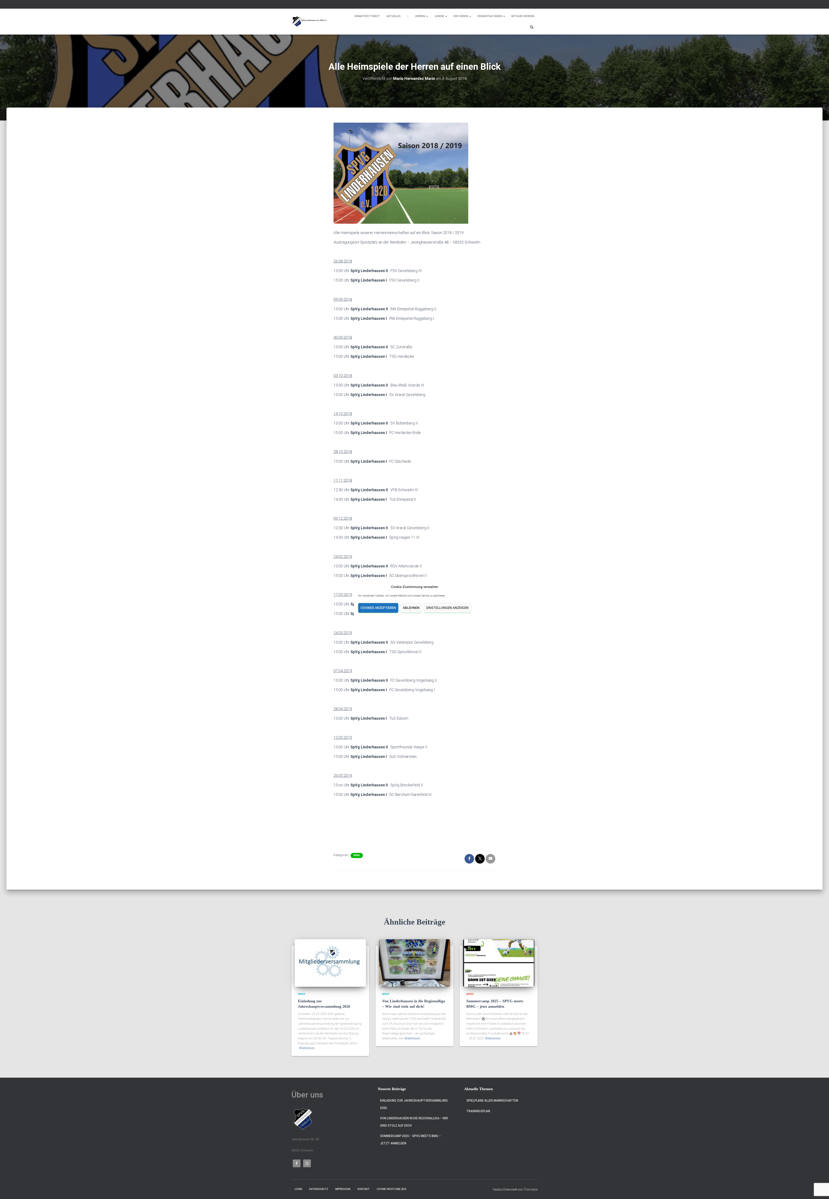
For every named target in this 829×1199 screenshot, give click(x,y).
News (357, 855)
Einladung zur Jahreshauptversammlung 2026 (414, 1104)
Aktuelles (393, 16)
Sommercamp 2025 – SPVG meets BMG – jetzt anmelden (410, 1139)
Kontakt (364, 1189)
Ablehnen (411, 608)
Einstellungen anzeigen (447, 608)
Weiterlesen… (307, 1048)
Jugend (439, 16)
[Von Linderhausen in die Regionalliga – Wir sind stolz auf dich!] (414, 963)
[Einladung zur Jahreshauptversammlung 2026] (330, 963)
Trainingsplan (478, 1111)
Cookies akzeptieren (378, 608)
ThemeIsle (531, 1189)
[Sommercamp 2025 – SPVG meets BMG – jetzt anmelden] (498, 963)
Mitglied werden (522, 16)
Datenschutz (318, 1189)
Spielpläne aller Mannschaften (492, 1100)
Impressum (342, 1189)
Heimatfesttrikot (367, 16)
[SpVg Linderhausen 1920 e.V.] (309, 21)
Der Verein (461, 16)
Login (298, 1189)
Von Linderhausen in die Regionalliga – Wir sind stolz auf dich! (414, 1122)
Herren (420, 16)
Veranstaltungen (490, 16)
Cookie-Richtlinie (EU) (391, 1189)
